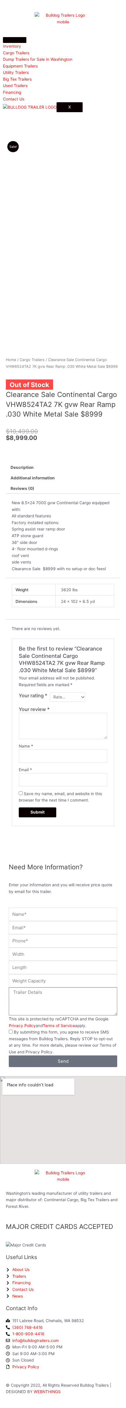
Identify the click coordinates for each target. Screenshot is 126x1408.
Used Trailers (15, 85)
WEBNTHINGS (47, 1391)
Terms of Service (59, 1025)
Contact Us (13, 99)
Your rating (33, 695)
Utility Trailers (16, 72)
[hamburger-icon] (14, 40)
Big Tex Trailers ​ (18, 79)
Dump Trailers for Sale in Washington (37, 59)
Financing (12, 92)
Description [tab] (22, 467)
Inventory (12, 46)
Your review (34, 709)
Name (26, 746)
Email (25, 769)
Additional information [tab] (33, 478)
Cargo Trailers (16, 53)
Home (11, 360)
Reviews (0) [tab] (22, 488)
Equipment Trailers (20, 66)
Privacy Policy (22, 1025)
